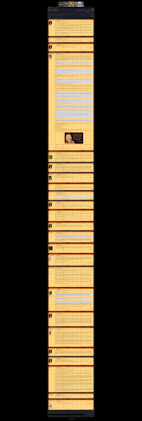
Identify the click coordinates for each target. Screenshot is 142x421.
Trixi (50, 38)
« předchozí (91, 411)
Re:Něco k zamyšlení (58, 38)
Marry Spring (51, 289)
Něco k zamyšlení (58, 20)
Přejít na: (85, 414)
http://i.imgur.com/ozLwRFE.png (58, 127)
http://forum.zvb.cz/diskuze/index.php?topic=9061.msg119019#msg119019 (70, 76)
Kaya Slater (50, 20)
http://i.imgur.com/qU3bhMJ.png (58, 124)
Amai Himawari (51, 174)
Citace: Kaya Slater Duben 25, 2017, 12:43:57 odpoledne (60, 194)
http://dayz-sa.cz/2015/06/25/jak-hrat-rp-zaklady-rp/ (60, 84)
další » (93, 411)
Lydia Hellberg (51, 255)
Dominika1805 (51, 394)
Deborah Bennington (52, 268)
